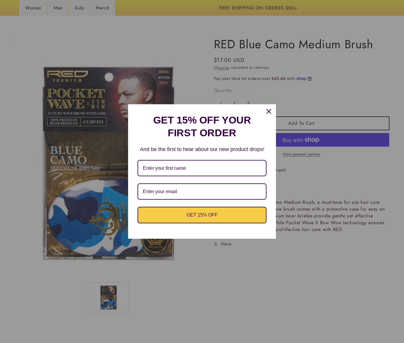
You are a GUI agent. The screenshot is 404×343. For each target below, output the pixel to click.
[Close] (269, 111)
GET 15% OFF (202, 214)
